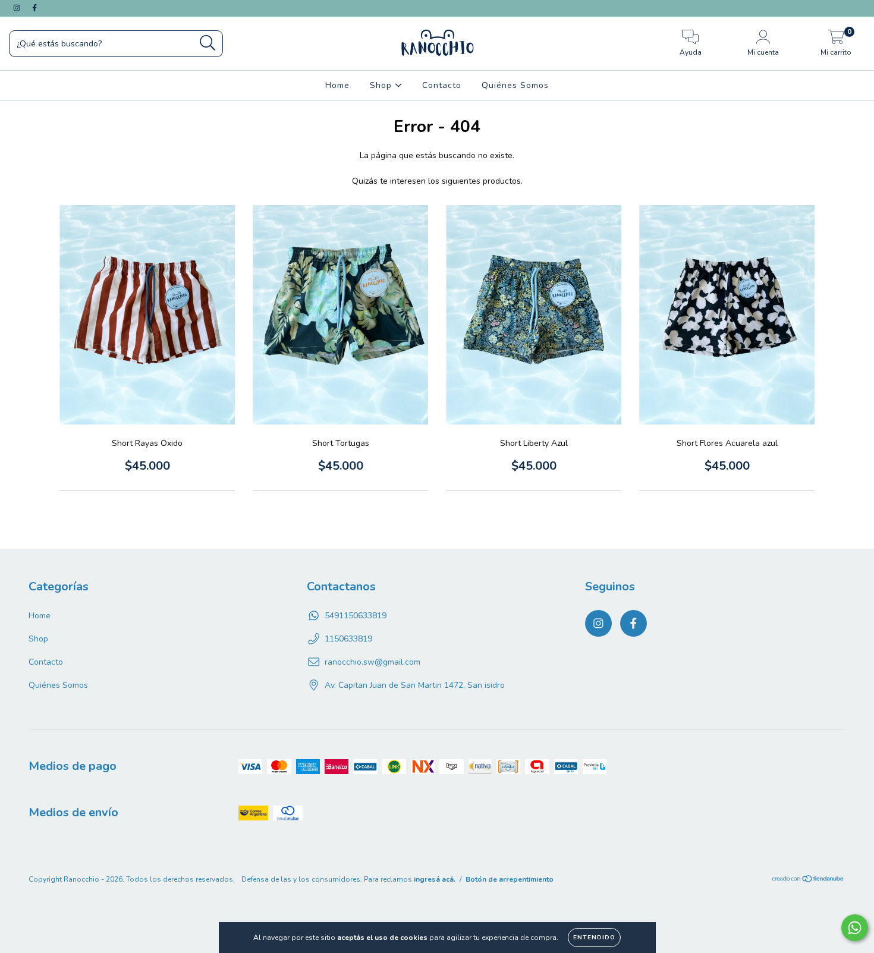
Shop (382, 85)
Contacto (441, 85)
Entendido (594, 937)
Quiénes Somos (515, 85)
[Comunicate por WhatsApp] (854, 927)
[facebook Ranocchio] (34, 8)
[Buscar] (208, 43)
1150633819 (348, 638)
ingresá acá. (434, 879)
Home (337, 85)
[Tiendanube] (808, 880)
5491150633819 (355, 615)
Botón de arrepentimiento (510, 879)
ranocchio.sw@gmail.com (372, 662)
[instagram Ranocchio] (18, 8)
